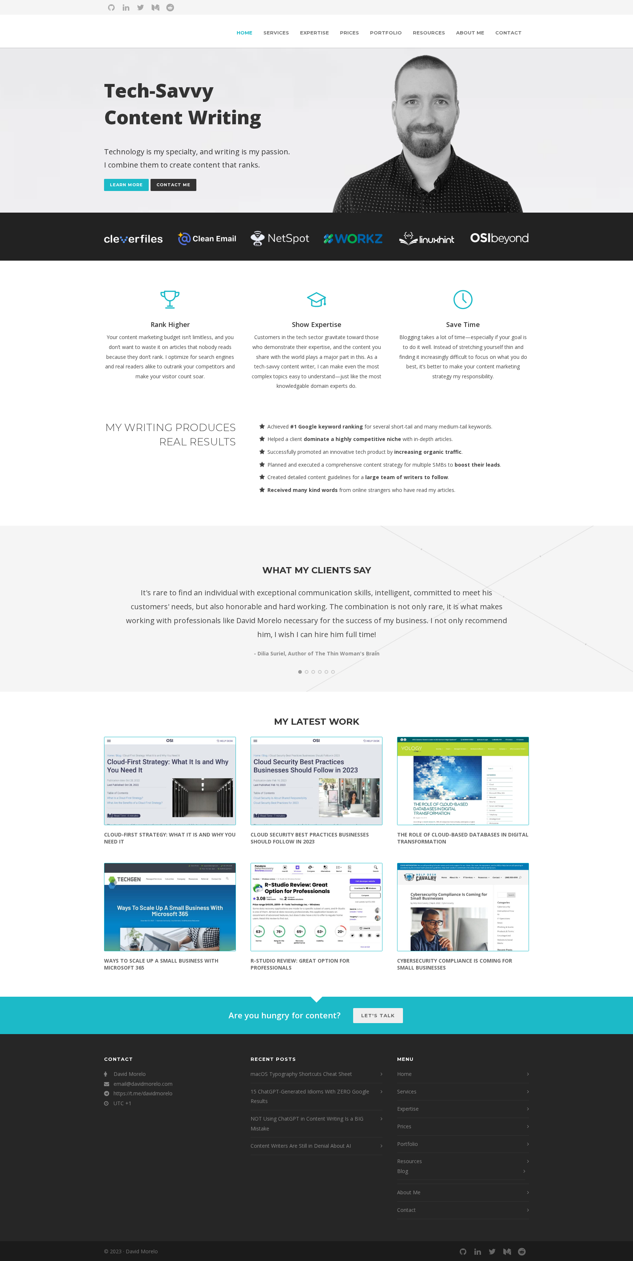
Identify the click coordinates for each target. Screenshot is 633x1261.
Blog (402, 1171)
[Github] (111, 7)
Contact (508, 33)
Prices (349, 33)
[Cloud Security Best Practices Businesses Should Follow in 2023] (316, 781)
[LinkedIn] (126, 7)
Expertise (314, 33)
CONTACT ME (173, 184)
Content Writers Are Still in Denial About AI (301, 1145)
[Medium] (155, 7)
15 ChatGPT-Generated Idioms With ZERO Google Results (310, 1096)
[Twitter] (140, 7)
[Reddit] (170, 7)
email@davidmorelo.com (143, 1083)
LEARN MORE (126, 184)
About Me (470, 33)
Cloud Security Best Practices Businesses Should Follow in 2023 (310, 838)
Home (244, 33)
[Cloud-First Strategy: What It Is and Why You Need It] (170, 781)
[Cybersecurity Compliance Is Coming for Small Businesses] (463, 907)
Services (276, 33)
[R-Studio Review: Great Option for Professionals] (316, 907)
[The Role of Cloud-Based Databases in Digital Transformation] (463, 781)
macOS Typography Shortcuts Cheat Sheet (301, 1073)
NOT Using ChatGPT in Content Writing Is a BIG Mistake (307, 1123)
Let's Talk (378, 1015)
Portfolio (386, 33)
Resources (429, 33)
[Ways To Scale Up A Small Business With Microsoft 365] (170, 907)
